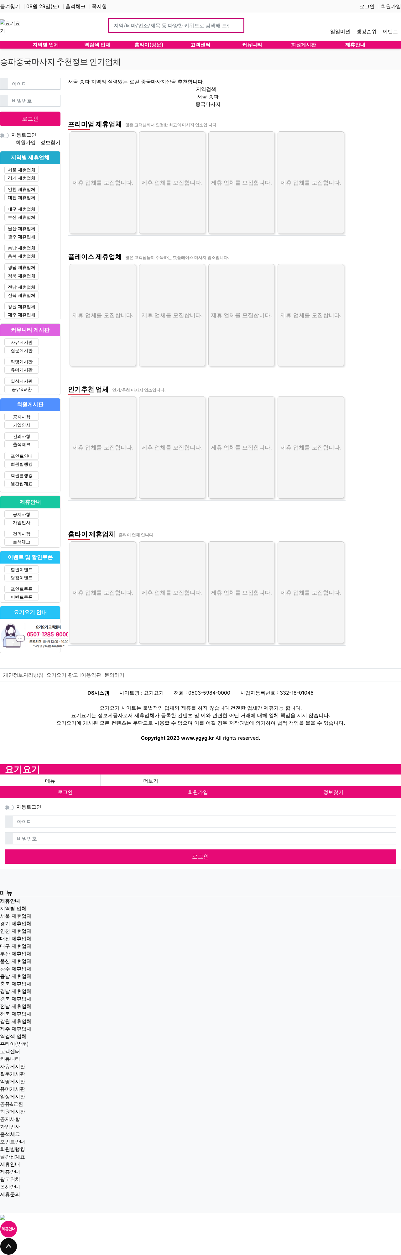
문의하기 (114, 675)
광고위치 (10, 1179)
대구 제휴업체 (21, 209)
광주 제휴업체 (21, 236)
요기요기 (22, 769)
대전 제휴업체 (21, 197)
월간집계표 (22, 483)
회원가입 (391, 6)
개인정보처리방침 (23, 675)
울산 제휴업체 (21, 228)
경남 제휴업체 (21, 267)
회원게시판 (12, 1111)
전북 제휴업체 (21, 295)
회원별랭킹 (22, 464)
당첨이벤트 (22, 577)
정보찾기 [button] (333, 792)
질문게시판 (22, 350)
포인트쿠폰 (22, 588)
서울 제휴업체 (21, 169)
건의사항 (21, 436)
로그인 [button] (65, 792)
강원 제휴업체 (21, 306)
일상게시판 (22, 381)
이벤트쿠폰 (22, 597)
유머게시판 (22, 369)
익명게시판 (22, 361)
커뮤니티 (10, 1059)
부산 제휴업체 (21, 217)
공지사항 (21, 416)
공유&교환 (22, 389)
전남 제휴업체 (21, 287)
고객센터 (10, 1051)
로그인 (367, 6)
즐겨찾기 (10, 6)
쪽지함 (99, 6)
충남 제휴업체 (21, 247)
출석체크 (75, 6)
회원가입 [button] (198, 792)
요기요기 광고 (62, 675)
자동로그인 (23, 135)
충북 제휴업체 (21, 256)
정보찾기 (50, 142)
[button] (151, 781)
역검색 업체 (13, 1036)
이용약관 (91, 675)
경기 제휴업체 (21, 178)
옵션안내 (10, 1187)
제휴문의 (10, 1194)
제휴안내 (10, 1164)
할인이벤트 (22, 569)
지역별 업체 (13, 908)
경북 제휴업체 (21, 275)
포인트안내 (22, 456)
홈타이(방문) (14, 1044)
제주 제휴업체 (21, 314)
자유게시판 (22, 342)
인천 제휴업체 (21, 189)
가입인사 (21, 425)
